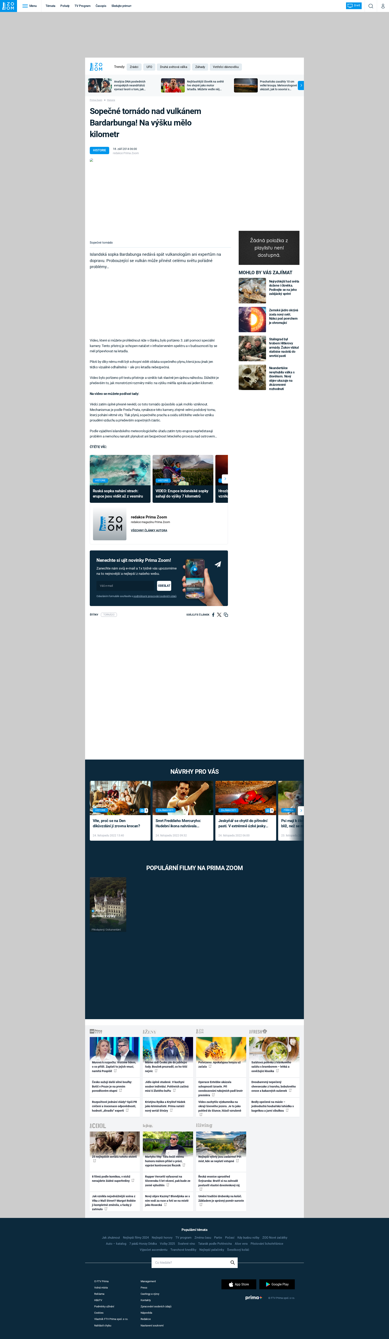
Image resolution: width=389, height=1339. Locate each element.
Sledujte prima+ (121, 6)
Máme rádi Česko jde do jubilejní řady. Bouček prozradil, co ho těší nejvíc (166, 1067)
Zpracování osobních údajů (156, 1306)
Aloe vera (241, 1244)
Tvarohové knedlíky (183, 1250)
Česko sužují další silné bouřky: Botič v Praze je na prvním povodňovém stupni (112, 1086)
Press (144, 1287)
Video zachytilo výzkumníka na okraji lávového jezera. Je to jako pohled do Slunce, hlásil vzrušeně (219, 1106)
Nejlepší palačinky (211, 1250)
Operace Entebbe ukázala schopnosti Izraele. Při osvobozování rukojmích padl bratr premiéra (220, 1088)
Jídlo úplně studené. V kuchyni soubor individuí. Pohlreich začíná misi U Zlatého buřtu (167, 1086)
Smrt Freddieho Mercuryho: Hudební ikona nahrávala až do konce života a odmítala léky (180, 824)
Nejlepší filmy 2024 (136, 1237)
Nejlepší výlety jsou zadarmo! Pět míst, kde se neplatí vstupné (219, 1159)
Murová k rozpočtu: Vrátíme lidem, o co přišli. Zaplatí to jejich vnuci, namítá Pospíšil (114, 1067)
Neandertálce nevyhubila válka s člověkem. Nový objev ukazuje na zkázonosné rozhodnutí (282, 378)
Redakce (146, 1319)
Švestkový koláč (238, 1250)
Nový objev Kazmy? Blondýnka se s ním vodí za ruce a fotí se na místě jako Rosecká (167, 1201)
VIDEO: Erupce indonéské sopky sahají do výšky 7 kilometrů (182, 494)
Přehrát (100, 911)
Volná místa (101, 1287)
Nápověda (146, 1312)
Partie (218, 1237)
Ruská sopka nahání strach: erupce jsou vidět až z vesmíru (118, 494)
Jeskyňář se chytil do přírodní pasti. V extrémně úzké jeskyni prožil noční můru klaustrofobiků (243, 824)
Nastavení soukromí (152, 1325)
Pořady (64, 6)
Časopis (101, 6)
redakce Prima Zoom (126, 153)
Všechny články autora (149, 530)
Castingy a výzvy (150, 1293)
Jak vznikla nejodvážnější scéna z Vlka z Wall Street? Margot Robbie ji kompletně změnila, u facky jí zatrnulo (114, 1203)
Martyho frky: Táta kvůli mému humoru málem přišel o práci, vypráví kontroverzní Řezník (164, 1161)
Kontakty (146, 1300)
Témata (50, 6)
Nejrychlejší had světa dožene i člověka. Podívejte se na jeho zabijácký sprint (284, 287)
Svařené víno (186, 1244)
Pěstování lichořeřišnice (267, 1244)
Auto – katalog (116, 1244)
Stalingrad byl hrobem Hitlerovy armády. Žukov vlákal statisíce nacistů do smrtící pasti (284, 347)
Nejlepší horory (162, 1237)
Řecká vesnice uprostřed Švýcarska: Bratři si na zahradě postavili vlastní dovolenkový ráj (219, 1181)
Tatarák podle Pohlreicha (215, 1244)
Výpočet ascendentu (153, 1250)
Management (148, 1281)
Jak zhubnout (111, 1237)
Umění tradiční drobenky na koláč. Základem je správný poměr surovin (221, 1198)
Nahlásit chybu (102, 1325)
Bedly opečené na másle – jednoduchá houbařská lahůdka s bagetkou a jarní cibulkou (272, 1106)
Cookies (99, 1312)
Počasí (229, 1237)
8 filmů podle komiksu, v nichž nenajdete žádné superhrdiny (111, 1178)
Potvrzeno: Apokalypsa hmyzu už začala (219, 1064)
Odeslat (164, 586)
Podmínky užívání (104, 1306)
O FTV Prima (101, 1281)
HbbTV (98, 1300)
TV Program (82, 6)
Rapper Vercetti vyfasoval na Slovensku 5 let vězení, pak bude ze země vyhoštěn (167, 1181)
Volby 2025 (167, 1244)
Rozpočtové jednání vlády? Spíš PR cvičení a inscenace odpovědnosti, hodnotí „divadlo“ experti (114, 1106)
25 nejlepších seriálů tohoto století (114, 1156)
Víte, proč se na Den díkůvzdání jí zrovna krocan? (116, 823)
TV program (183, 1237)
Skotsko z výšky (104, 916)
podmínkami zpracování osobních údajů (155, 596)
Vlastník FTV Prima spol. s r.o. (111, 1319)
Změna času (202, 1237)
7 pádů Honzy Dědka (143, 1244)
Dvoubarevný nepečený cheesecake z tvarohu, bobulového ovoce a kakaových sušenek (273, 1086)
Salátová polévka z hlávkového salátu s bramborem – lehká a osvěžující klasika (271, 1067)
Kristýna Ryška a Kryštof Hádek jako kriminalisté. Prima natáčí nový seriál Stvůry (165, 1106)
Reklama (99, 1293)
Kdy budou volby (248, 1237)
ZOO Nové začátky (274, 1237)
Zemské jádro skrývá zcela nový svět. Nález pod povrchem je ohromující (283, 316)
